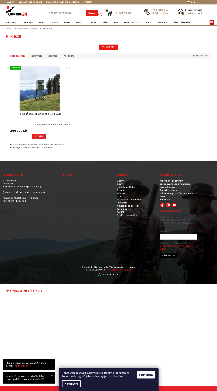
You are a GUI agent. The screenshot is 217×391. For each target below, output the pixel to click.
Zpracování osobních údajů (175, 183)
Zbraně (121, 190)
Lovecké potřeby (126, 187)
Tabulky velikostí (169, 190)
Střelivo (121, 193)
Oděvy (120, 180)
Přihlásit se (168, 255)
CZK (193, 2)
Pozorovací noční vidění (130, 199)
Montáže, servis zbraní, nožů (62, 2)
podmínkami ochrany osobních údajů (176, 247)
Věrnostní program (30, 2)
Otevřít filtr (108, 47)
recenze (87, 2)
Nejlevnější (36, 55)
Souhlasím (146, 375)
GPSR (163, 196)
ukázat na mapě (195, 13)
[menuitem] (11, 22)
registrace (21, 365)
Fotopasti (122, 202)
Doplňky (121, 212)
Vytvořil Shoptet (111, 274)
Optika (120, 196)
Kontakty (165, 199)
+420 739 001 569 (160, 10)
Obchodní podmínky (171, 180)
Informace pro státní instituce (176, 193)
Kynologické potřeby (128, 205)
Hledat (92, 12)
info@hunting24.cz (160, 13)
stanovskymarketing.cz (118, 269)
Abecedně (69, 55)
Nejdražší (53, 55)
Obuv (120, 183)
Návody (10, 2)
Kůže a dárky (124, 208)
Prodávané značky (127, 215)
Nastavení (71, 383)
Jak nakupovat (168, 187)
